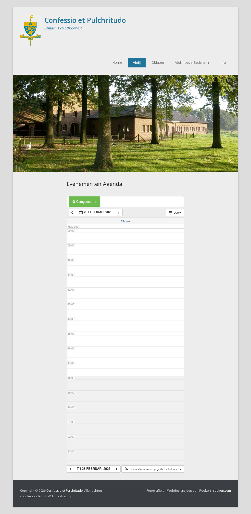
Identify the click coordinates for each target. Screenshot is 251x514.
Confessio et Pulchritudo (85, 20)
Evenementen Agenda (94, 183)
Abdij (137, 62)
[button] (153, 469)
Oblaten (157, 62)
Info (223, 62)
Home (117, 62)
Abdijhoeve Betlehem (192, 62)
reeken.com (222, 490)
